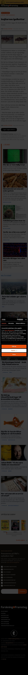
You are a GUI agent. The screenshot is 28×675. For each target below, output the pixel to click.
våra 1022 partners (9, 330)
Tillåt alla (14, 346)
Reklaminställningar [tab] (20, 323)
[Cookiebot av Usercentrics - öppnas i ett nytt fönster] (17, 320)
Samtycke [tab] (4, 323)
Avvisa (14, 354)
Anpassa (13, 350)
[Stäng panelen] (25, 319)
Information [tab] (11, 323)
